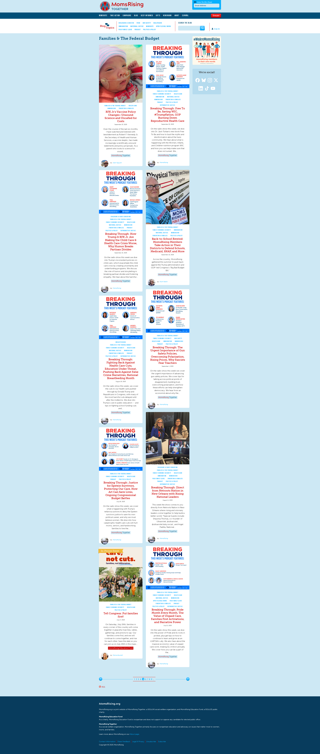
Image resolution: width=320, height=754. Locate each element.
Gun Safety (147, 23)
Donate (216, 15)
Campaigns (127, 15)
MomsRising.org (123, 6)
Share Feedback (124, 741)
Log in (217, 29)
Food (138, 23)
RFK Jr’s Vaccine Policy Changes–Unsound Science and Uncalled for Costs (121, 116)
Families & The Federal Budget (115, 106)
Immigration (123, 26)
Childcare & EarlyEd (126, 23)
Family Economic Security (162, 94)
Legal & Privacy (138, 741)
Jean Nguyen (117, 163)
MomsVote (103, 15)
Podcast (138, 30)
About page (134, 734)
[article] (120, 105)
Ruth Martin (164, 282)
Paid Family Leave (125, 30)
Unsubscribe (151, 741)
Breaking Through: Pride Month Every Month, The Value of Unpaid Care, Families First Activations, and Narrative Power (167, 616)
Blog (136, 15)
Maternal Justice (137, 26)
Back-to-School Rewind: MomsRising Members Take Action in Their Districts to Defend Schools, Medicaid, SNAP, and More (167, 245)
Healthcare (158, 23)
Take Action (115, 15)
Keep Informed (147, 15)
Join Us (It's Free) (204, 2)
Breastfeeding (121, 342)
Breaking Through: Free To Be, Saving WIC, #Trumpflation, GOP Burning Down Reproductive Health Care (167, 114)
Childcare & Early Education (121, 216)
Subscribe (162, 741)
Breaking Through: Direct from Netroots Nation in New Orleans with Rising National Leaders (167, 492)
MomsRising (112, 108)
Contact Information (107, 741)
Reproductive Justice (167, 105)
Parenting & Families (126, 108)
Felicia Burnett (118, 655)
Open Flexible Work (163, 26)
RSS (103, 687)
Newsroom (167, 15)
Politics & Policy (149, 30)
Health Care (133, 106)
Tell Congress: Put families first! (121, 615)
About (176, 15)
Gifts (158, 15)
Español (185, 15)
